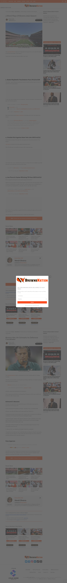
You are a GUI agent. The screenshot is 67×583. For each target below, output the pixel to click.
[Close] (50, 277)
